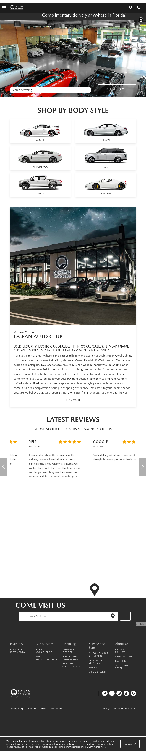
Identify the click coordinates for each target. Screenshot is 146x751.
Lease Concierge (44, 650)
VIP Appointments (46, 657)
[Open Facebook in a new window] (112, 693)
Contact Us (123, 656)
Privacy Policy (33, 746)
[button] (141, 19)
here (103, 746)
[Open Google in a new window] (133, 693)
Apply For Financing (70, 657)
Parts (93, 667)
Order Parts (98, 672)
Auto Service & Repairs (99, 654)
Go (125, 616)
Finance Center (68, 650)
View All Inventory (18, 650)
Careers (121, 661)
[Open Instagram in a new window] (119, 693)
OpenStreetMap (137, 624)
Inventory (117, 89)
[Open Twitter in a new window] (105, 693)
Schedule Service (96, 661)
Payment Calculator (71, 665)
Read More (73, 399)
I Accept (129, 743)
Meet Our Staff (122, 666)
